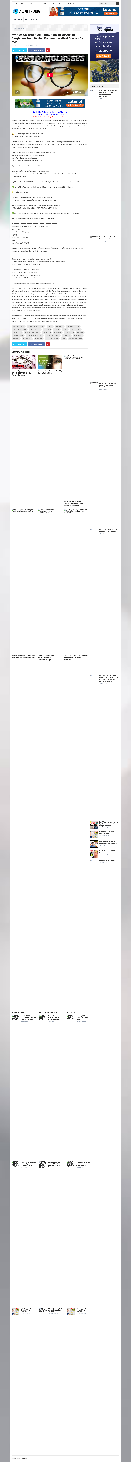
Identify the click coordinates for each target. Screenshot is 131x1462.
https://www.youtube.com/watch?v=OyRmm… (57, 187)
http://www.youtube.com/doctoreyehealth (26, 137)
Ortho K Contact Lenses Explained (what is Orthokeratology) (46, 658)
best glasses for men (73, 326)
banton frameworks (19, 326)
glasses (65, 329)
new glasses (39, 338)
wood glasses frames (75, 338)
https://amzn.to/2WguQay (20, 232)
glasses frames (17, 332)
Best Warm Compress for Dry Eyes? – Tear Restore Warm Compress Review (108, 823)
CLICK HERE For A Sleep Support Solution (50, 114)
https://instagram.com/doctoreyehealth (25, 272)
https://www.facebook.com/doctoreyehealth (26, 275)
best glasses (59, 326)
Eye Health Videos (31, 19)
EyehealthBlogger (17, 45)
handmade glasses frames (34, 335)
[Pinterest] (48, 50)
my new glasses (27, 338)
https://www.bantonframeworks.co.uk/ (24, 158)
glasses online (69, 332)
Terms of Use (69, 3)
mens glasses (78, 335)
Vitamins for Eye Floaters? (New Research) (26, 1310)
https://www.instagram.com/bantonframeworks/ (28, 161)
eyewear (56, 329)
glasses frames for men (32, 332)
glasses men (58, 332)
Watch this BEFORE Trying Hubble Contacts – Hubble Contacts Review (55, 1164)
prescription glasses (52, 338)
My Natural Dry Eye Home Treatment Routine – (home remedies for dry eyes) (74, 504)
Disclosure (43, 3)
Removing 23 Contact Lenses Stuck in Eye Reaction (55, 1310)
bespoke (49, 326)
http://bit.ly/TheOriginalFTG (51, 182)
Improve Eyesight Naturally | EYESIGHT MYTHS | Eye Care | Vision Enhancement (22, 373)
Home (15, 3)
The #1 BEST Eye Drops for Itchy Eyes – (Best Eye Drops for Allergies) (76, 658)
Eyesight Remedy (21, 1458)
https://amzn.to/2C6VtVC (20, 237)
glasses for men (75, 329)
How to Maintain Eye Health (107, 860)
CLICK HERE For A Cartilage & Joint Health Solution (50, 117)
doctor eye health (35, 329)
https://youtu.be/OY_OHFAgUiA (44, 218)
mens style (16, 338)
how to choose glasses (53, 335)
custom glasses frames (20, 329)
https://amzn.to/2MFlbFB (20, 243)
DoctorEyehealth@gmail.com (45, 283)
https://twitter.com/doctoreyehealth (24, 278)
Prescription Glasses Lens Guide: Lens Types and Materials (107, 385)
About (23, 3)
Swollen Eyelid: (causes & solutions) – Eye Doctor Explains (83, 1163)
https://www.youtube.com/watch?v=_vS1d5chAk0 (63, 213)
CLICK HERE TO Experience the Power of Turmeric (50, 112)
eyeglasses (47, 329)
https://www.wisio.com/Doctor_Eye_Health (26, 264)
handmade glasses (18, 335)
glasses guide (47, 332)
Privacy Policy (56, 3)
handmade (80, 332)
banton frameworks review (36, 326)
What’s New (18, 19)
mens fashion (67, 335)
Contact (32, 3)
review (64, 338)
